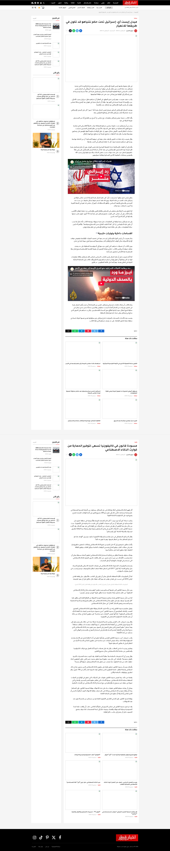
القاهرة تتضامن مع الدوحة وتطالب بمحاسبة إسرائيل (84, 421)
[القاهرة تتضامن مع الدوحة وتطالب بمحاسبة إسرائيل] (82, 409)
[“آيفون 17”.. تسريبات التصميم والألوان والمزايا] (82, 800)
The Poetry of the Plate (48, 150)
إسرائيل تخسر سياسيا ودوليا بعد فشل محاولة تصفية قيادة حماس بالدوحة (83, 392)
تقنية (79, 3)
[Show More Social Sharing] (66, 30)
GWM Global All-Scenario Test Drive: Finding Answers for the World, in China (43, 26)
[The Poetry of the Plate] (46, 140)
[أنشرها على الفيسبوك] (80, 30)
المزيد (53, 3)
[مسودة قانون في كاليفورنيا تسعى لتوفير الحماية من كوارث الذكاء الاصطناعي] (101, 482)
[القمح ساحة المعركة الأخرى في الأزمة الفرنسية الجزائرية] (119, 351)
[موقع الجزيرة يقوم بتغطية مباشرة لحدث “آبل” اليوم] (119, 743)
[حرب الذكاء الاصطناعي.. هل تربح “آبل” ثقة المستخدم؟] (82, 770)
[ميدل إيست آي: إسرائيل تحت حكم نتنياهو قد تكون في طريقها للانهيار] (101, 58)
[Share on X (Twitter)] (77, 30)
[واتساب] (73, 30)
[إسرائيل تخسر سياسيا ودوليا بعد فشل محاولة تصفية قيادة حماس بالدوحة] (82, 379)
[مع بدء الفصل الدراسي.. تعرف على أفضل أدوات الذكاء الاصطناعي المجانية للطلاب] (119, 770)
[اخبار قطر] (130, 2)
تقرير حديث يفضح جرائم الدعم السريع (125, 421)
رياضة (66, 3)
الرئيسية (115, 3)
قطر (108, 3)
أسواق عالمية (62, 7)
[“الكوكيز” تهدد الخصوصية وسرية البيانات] (82, 743)
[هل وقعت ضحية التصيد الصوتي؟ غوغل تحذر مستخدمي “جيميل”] (119, 800)
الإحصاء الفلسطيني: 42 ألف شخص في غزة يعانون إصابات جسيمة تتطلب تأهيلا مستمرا (43, 63)
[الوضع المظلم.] (44, 3)
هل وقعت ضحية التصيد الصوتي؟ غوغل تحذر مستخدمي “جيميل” (119, 813)
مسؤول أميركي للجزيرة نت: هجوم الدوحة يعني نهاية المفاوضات (121, 392)
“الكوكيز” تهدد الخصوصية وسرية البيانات (87, 755)
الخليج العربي (71, 7)
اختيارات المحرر (81, 7)
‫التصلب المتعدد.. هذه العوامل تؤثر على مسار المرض (42, 53)
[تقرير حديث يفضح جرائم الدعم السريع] (119, 409)
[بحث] (35, 8)
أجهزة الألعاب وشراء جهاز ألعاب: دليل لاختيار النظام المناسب (42, 35)
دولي (103, 3)
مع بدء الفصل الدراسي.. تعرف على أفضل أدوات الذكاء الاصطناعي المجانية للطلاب (120, 783)
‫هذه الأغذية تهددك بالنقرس (43, 43)
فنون (59, 3)
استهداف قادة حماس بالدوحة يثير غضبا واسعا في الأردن (82, 363)
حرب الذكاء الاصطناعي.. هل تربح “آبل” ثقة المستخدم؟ (83, 782)
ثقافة (72, 3)
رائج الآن (109, 7)
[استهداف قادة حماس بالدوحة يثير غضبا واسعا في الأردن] (82, 351)
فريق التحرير (129, 30)
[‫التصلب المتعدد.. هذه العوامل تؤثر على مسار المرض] (56, 54)
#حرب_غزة (99, 7)
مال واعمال (87, 3)
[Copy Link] (70, 30)
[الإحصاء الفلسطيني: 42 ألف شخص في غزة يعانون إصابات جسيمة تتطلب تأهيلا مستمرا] (56, 63)
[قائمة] (32, 8)
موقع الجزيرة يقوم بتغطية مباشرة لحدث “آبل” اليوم (121, 755)
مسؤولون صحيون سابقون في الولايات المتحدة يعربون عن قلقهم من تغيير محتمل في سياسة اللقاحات (44, 124)
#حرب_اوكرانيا (90, 7)
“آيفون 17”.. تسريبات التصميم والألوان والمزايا (86, 812)
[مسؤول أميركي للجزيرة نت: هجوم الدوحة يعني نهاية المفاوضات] (119, 379)
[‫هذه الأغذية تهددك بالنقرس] (56, 45)
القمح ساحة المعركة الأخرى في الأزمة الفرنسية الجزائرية (120, 363)
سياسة (96, 3)
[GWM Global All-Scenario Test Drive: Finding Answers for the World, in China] (56, 26)
